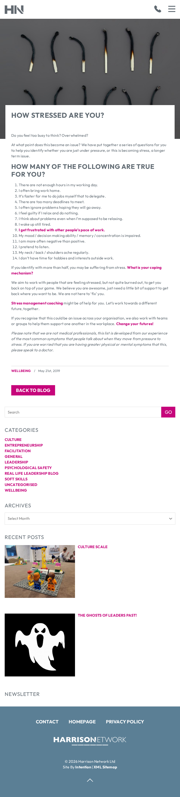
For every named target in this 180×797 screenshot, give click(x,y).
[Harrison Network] (90, 744)
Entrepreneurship (24, 445)
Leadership (16, 462)
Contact (47, 722)
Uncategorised (21, 484)
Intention (83, 767)
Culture (13, 439)
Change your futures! (135, 323)
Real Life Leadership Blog (32, 473)
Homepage (82, 722)
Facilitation (18, 450)
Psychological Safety (28, 467)
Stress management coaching (37, 303)
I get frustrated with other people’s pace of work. (62, 230)
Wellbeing (21, 371)
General (13, 456)
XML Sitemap (105, 767)
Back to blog (33, 390)
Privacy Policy (125, 722)
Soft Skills (16, 479)
